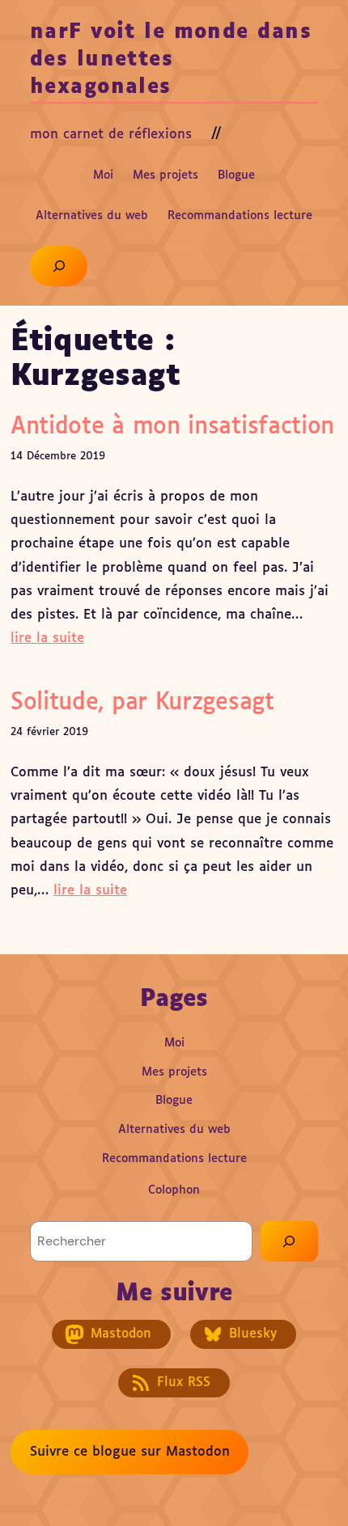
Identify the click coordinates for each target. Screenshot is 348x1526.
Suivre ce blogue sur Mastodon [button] (130, 1452)
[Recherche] (289, 1241)
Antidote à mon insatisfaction (172, 427)
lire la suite (47, 638)
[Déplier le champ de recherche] (58, 266)
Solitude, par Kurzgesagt (142, 702)
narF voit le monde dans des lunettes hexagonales (171, 60)
